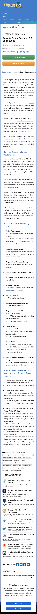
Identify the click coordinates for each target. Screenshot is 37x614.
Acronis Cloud (11, 452)
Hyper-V (6, 128)
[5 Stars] (12, 45)
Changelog (18, 72)
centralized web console (25, 121)
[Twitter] (12, 29)
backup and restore (17, 455)
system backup (27, 467)
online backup (17, 465)
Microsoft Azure (9, 197)
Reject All (18, 609)
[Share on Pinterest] (24, 52)
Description (6, 72)
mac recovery (25, 462)
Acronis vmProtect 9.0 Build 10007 (20, 520)
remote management (8, 467)
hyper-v (23, 460)
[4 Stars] (10, 45)
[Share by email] (27, 52)
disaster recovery (7, 460)
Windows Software (16, 470)
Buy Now (20, 63)
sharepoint (18, 467)
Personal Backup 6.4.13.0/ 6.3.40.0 (20, 545)
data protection (27, 457)
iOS (26, 36)
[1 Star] (3, 45)
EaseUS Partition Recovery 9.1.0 (20, 527)
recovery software (27, 465)
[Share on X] (20, 52)
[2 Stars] (6, 45)
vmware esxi (6, 470)
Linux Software (16, 462)
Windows (4, 36)
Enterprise (16, 460)
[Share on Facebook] (17, 52)
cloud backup (17, 457)
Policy (12, 20)
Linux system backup (10, 215)
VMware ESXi (13, 179)
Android (33, 36)
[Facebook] (5, 29)
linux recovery (6, 462)
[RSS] (19, 29)
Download (20, 57)
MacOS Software (7, 465)
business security (28, 455)
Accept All (18, 603)
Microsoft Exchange (14, 288)
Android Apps (6, 455)
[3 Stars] (8, 45)
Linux (18, 36)
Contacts (26, 20)
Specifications (30, 72)
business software (8, 457)
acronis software (21, 452)
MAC (11, 36)
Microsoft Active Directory (14, 290)
